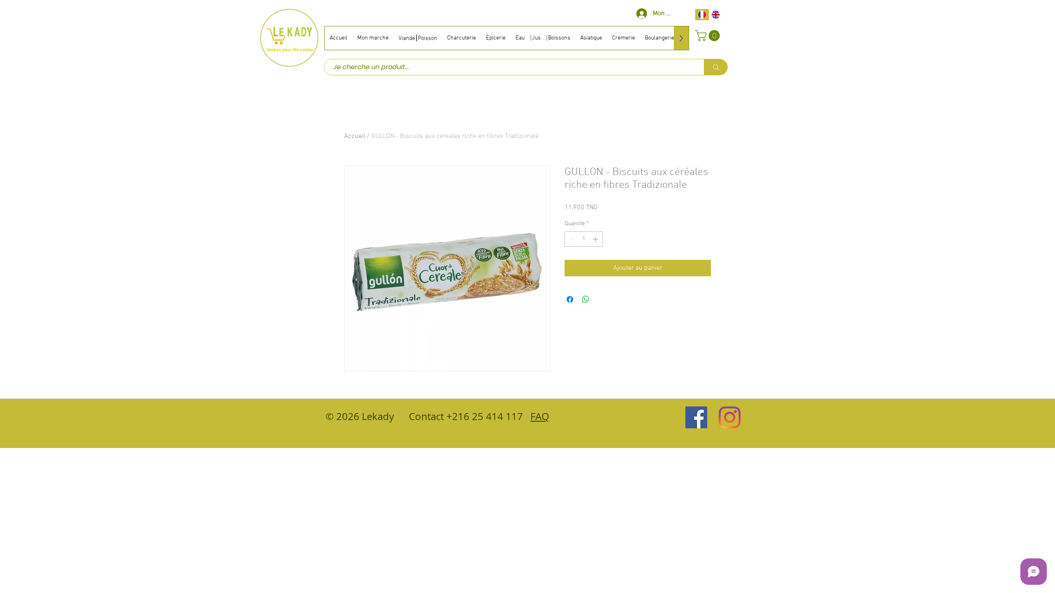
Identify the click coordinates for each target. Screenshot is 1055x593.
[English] (716, 14)
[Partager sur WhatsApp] (586, 299)
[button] (708, 35)
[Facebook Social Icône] (696, 417)
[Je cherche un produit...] (715, 67)
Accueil (354, 136)
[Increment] (596, 239)
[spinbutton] (583, 239)
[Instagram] (730, 417)
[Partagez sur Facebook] (570, 299)
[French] (702, 14)
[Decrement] (571, 239)
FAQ (539, 416)
